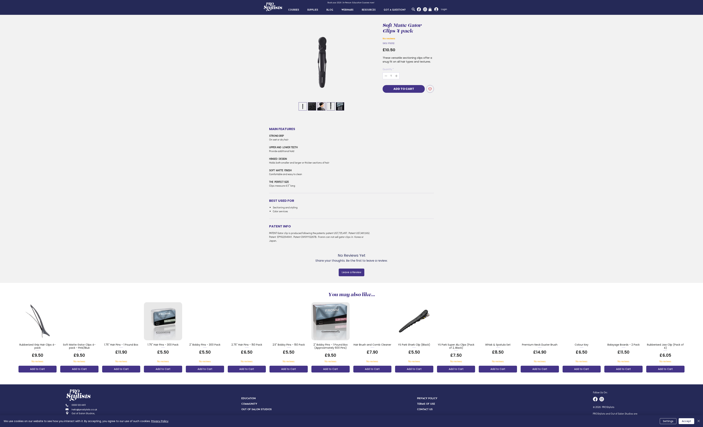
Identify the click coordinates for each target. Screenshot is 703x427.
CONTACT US (425, 409)
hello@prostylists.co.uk (84, 409)
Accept (686, 421)
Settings (668, 421)
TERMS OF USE (426, 404)
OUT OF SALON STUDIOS (254, 409)
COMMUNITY (249, 404)
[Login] (435, 9)
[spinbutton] (391, 76)
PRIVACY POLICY (427, 398)
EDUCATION (248, 398)
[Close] (698, 421)
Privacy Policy (159, 421)
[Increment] (396, 76)
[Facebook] (419, 9)
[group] (351, 337)
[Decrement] (385, 76)
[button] (293, 10)
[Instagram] (425, 9)
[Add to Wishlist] (430, 89)
